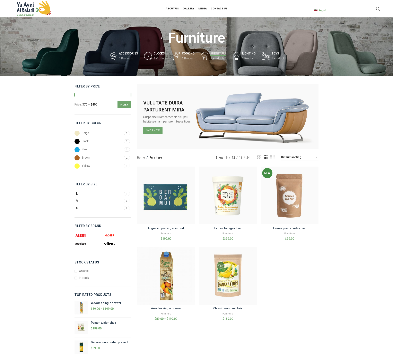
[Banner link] (228, 117)
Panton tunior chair (103, 322)
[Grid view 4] (272, 157)
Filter (124, 104)
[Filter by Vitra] (116, 244)
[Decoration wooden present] (81, 347)
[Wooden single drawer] (81, 307)
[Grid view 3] (266, 157)
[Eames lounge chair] (228, 195)
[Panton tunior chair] (81, 327)
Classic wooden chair (227, 308)
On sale (84, 270)
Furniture (166, 233)
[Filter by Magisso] (88, 244)
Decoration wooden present (109, 342)
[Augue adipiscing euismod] (166, 195)
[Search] (378, 9)
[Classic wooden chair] (228, 276)
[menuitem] (320, 9)
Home (141, 157)
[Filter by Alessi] (88, 235)
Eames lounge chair (227, 228)
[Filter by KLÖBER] (116, 235)
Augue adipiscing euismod (166, 228)
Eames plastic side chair (289, 228)
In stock (84, 277)
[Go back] (163, 38)
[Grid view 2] (259, 157)
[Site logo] (34, 8)
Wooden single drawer (106, 303)
